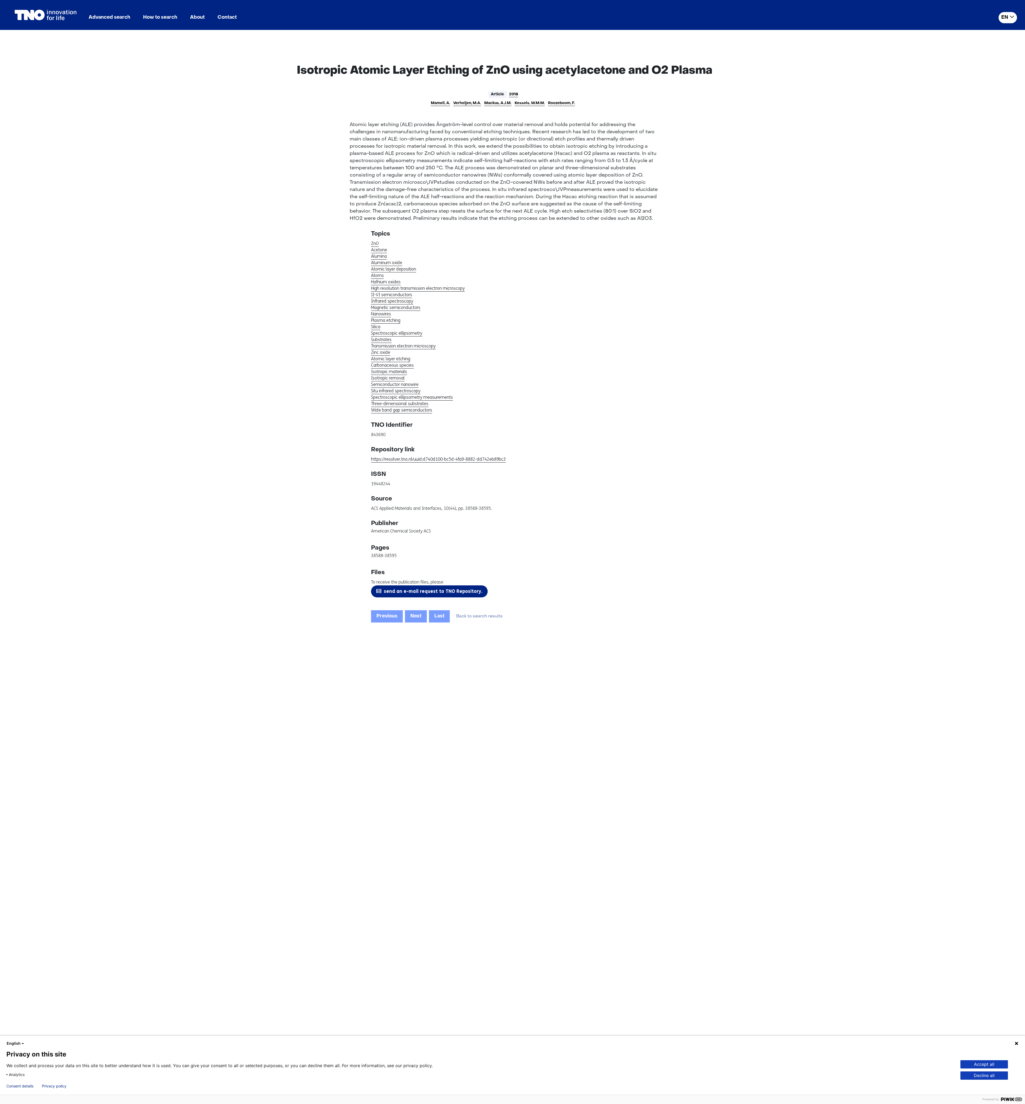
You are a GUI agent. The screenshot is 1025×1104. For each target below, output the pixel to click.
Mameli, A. (440, 103)
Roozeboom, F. (561, 103)
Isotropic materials (389, 371)
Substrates (381, 339)
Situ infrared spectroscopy (395, 390)
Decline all (984, 1075)
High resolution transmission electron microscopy (418, 288)
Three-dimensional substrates (399, 403)
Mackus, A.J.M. (497, 103)
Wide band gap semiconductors (401, 410)
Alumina (379, 256)
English (14, 1043)
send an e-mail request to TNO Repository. (433, 591)
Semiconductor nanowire (395, 384)
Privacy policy (54, 1086)
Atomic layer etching (390, 358)
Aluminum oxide (386, 262)
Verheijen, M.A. (467, 103)
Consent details (19, 1086)
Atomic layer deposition (393, 269)
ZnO (375, 243)
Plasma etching (385, 320)
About (197, 17)
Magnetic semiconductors (395, 307)
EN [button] (1004, 17)
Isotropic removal (388, 378)
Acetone (379, 249)
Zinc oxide (380, 352)
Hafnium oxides (386, 281)
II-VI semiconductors (391, 294)
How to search (160, 17)
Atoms (377, 275)
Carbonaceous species (392, 365)
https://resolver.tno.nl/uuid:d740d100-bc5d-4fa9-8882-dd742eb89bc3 (438, 459)
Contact (227, 17)
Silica (375, 326)
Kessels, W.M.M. (530, 103)
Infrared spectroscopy (392, 301)
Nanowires (381, 313)
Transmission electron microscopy (403, 346)
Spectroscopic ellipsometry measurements (412, 397)
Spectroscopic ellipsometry (396, 333)
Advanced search (109, 17)
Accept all (984, 1064)
